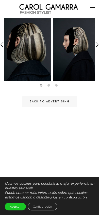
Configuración (42, 206)
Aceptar (15, 206)
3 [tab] (57, 85)
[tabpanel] (49, 50)
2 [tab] (49, 85)
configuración (75, 197)
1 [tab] (41, 85)
